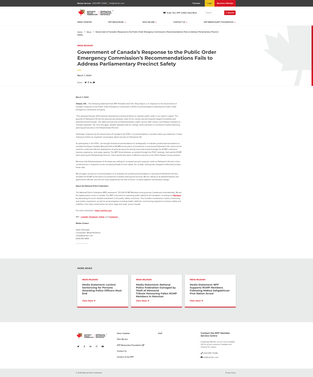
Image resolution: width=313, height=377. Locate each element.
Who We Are (122, 339)
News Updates (84, 22)
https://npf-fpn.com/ (103, 210)
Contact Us (122, 351)
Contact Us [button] (179, 22)
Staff (160, 333)
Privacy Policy (230, 373)
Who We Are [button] (148, 22)
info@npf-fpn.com (116, 3)
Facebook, (94, 217)
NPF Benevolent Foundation (130, 345)
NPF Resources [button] (116, 22)
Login (209, 3)
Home (79, 32)
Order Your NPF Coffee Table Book (182, 13)
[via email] (94, 82)
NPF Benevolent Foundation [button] (218, 22)
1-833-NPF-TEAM (99, 3)
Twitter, (102, 217)
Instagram (113, 217)
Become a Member (225, 3)
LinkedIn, (85, 217)
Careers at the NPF (125, 357)
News (89, 32)
